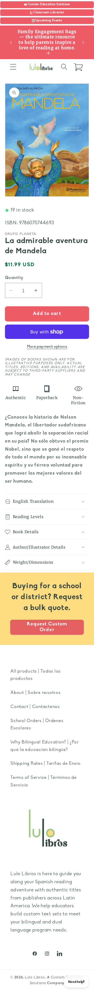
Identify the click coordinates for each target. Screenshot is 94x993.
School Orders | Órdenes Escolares (36, 725)
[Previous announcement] (10, 42)
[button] (13, 67)
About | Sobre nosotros (35, 693)
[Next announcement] (83, 42)
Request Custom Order (47, 627)
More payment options (47, 347)
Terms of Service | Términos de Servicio (43, 781)
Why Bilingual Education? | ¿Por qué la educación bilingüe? (44, 746)
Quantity (14, 278)
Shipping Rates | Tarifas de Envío (45, 763)
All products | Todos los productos (35, 675)
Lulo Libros (35, 977)
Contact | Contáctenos (35, 707)
